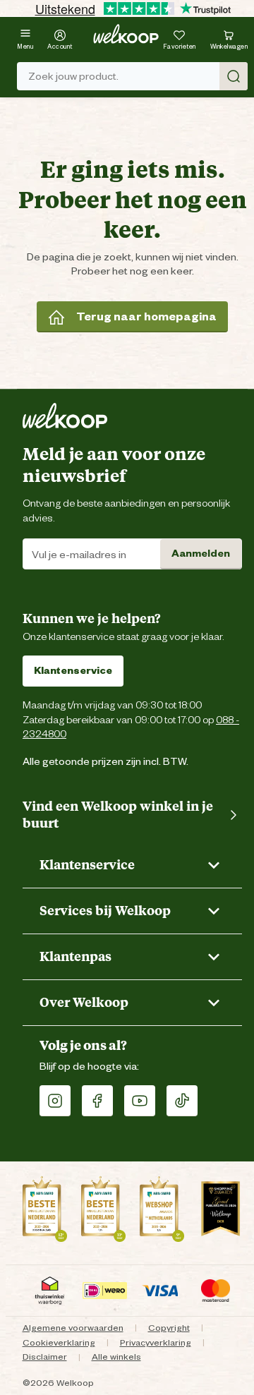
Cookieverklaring (59, 1342)
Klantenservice (73, 670)
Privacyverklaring (155, 1342)
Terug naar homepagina (146, 316)
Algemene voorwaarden (73, 1327)
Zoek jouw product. (73, 76)
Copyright (169, 1327)
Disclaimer (45, 1356)
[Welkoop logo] (126, 34)
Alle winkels (116, 1356)
